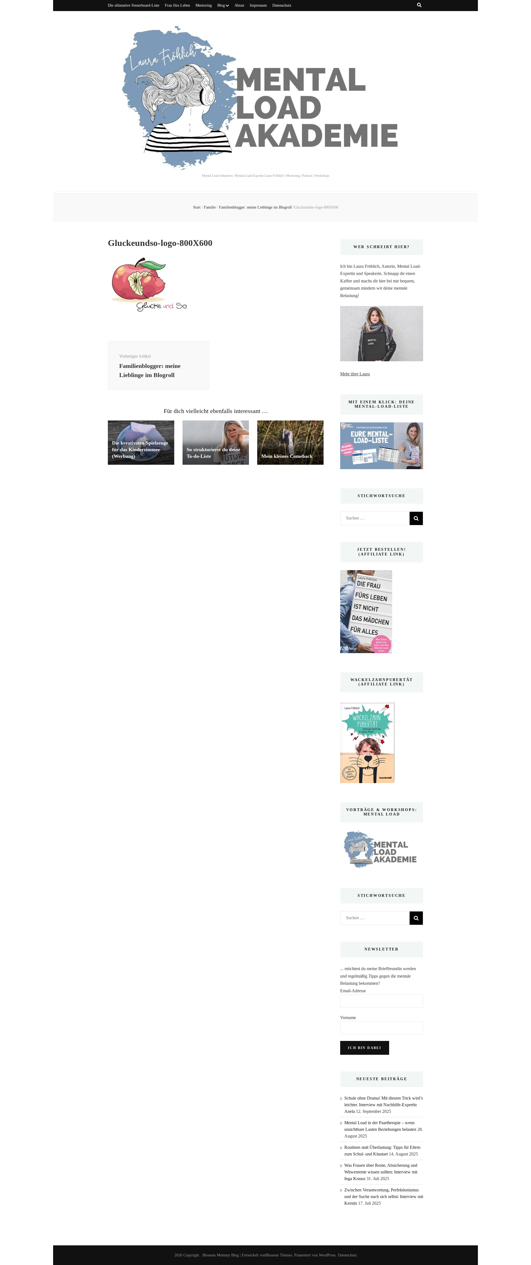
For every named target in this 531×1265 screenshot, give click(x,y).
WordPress (327, 1255)
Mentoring (204, 5)
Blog (221, 5)
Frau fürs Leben (177, 5)
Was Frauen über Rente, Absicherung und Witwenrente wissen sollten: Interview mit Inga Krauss (380, 1172)
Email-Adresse (353, 990)
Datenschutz (281, 5)
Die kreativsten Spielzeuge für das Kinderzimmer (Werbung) (140, 449)
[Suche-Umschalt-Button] (419, 5)
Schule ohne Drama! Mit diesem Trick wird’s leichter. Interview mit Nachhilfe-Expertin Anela (383, 1105)
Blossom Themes (279, 1255)
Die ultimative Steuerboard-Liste (133, 5)
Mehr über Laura (355, 374)
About (239, 5)
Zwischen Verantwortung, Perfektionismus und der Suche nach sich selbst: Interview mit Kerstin (383, 1197)
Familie (210, 207)
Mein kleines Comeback (287, 456)
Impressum (258, 5)
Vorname (348, 1017)
